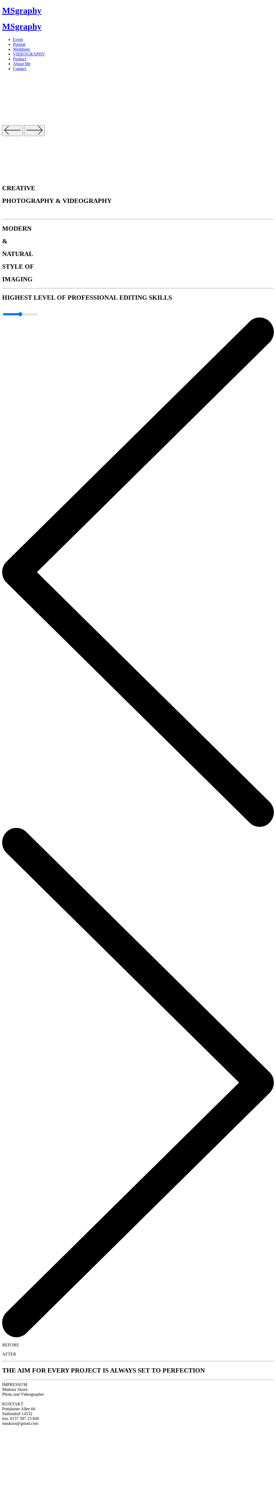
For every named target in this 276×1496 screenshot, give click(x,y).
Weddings (21, 49)
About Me (21, 63)
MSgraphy (22, 10)
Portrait (19, 44)
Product (19, 59)
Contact (19, 68)
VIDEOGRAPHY (29, 54)
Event (18, 39)
